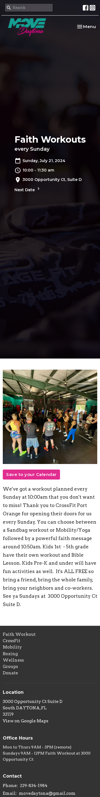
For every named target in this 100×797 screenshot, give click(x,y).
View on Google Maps (25, 720)
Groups (10, 666)
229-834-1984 (34, 785)
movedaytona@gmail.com (47, 793)
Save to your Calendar (31, 474)
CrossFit (11, 640)
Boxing (10, 653)
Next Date (25, 189)
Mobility (12, 647)
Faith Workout (19, 634)
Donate (10, 672)
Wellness (13, 660)
